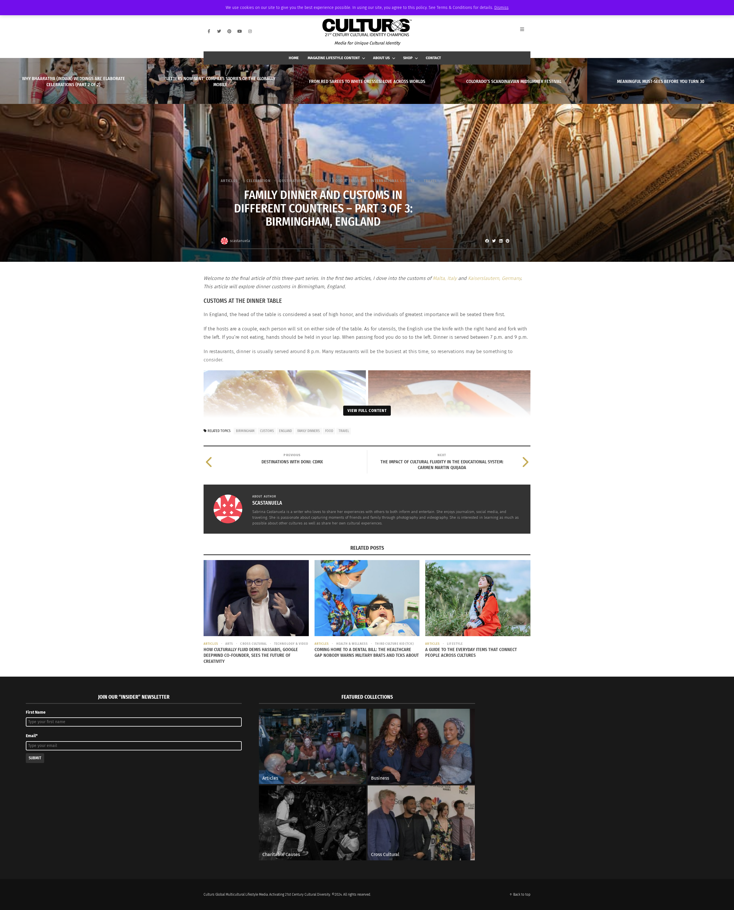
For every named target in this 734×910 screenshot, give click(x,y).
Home (294, 58)
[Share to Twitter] (493, 240)
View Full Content (367, 410)
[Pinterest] (229, 31)
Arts (229, 643)
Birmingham (245, 431)
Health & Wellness (352, 643)
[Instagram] (250, 31)
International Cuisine (393, 181)
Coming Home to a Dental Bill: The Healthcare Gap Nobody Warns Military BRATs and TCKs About (367, 652)
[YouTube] (240, 31)
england (285, 431)
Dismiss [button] (501, 7)
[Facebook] (209, 31)
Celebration (259, 181)
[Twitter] (219, 31)
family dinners (308, 431)
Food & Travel (347, 181)
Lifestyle (455, 643)
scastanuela (240, 241)
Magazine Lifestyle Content (334, 58)
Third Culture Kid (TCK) (394, 643)
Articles (229, 181)
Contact (433, 58)
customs (267, 431)
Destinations (292, 181)
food (329, 431)
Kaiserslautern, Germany (494, 278)
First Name (36, 712)
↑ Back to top (519, 894)
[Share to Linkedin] (500, 240)
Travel (430, 181)
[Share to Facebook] (486, 240)
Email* (32, 735)
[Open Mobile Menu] (525, 31)
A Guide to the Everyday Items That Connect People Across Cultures (471, 652)
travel (344, 431)
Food (319, 181)
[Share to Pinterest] (507, 240)
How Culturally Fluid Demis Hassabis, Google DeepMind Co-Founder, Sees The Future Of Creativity (251, 655)
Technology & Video (291, 643)
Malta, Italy (445, 278)
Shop (408, 58)
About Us (381, 58)
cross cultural (253, 643)
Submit (35, 758)
